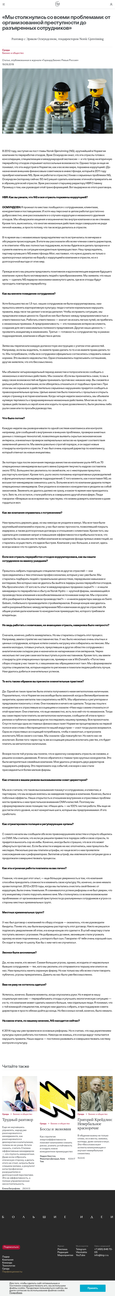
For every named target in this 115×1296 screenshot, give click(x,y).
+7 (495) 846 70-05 (103, 1251)
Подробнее (15, 1293)
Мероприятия (65, 1255)
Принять (93, 1288)
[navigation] (28, 1259)
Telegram (81, 1249)
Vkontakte (81, 1252)
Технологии (8, 1266)
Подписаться (11, 1247)
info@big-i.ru (101, 1255)
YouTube (80, 1255)
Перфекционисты (12, 1272)
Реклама (62, 1249)
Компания (7, 1260)
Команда (7, 1263)
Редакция (63, 1252)
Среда (5, 1269)
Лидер (6, 1257)
